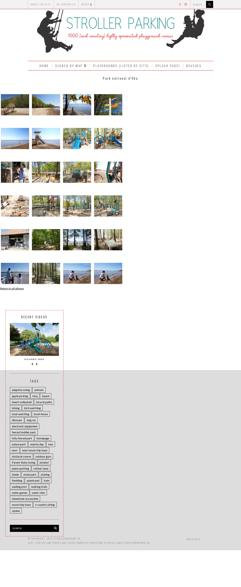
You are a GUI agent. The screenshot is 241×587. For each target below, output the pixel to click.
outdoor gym (43, 456)
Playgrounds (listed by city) (121, 65)
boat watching (20, 414)
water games (19, 492)
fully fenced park (22, 438)
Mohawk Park (34, 359)
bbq (35, 396)
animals (39, 389)
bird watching (32, 408)
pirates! (44, 462)
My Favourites (66, 4)
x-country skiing (45, 504)
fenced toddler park (24, 432)
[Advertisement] (120, 561)
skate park (29, 474)
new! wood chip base (34, 450)
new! (15, 450)
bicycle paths (44, 402)
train (46, 480)
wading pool (19, 486)
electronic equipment (24, 426)
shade (15, 474)
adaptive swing (21, 389)
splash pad (33, 480)
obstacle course (21, 456)
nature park (19, 444)
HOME (44, 65)
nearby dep (37, 444)
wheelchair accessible (25, 498)
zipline (16, 510)
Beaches (193, 65)
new (50, 444)
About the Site (41, 4)
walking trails (39, 486)
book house (41, 414)
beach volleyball (22, 402)
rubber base (41, 468)
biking (16, 408)
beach (45, 396)
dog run (31, 420)
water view (38, 492)
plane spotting (20, 468)
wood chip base (21, 504)
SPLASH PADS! (167, 65)
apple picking (20, 396)
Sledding (17, 480)
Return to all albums (12, 288)
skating (45, 474)
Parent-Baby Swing (23, 462)
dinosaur (17, 420)
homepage (43, 438)
